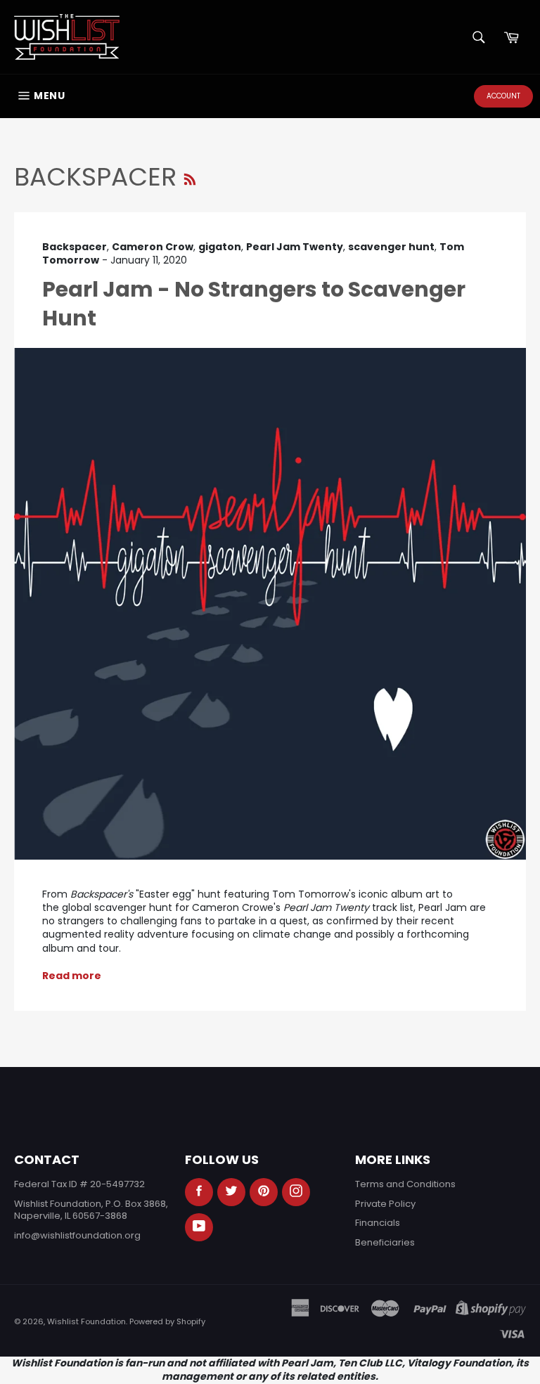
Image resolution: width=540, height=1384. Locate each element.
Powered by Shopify (167, 1321)
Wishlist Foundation (86, 1321)
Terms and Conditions (405, 1184)
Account (503, 96)
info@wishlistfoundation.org (77, 1235)
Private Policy (385, 1203)
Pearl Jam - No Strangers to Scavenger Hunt (253, 303)
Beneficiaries (385, 1242)
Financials (377, 1222)
